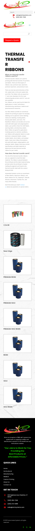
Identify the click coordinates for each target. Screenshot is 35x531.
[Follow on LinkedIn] (30, 527)
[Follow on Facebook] (23, 527)
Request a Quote (12, 40)
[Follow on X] (26, 527)
